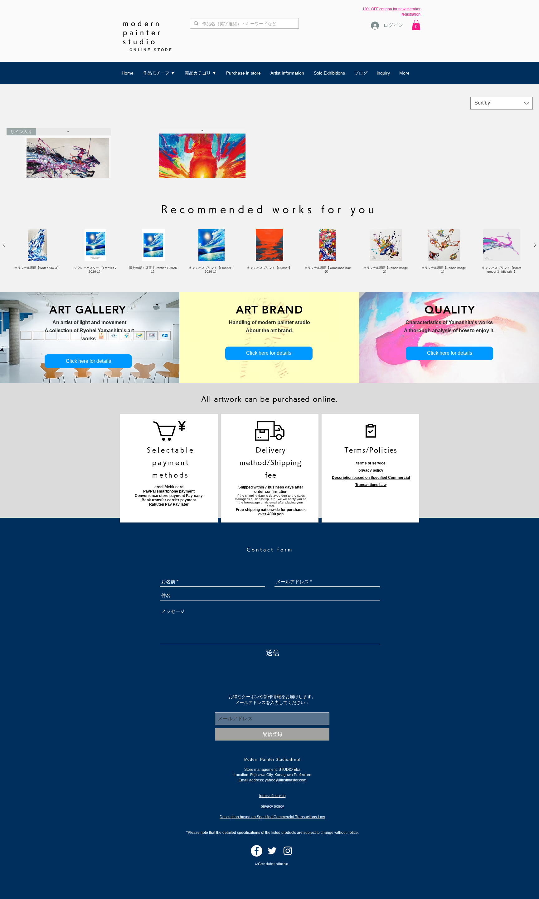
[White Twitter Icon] (272, 851)
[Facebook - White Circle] (256, 851)
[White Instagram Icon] (288, 851)
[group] (269, 251)
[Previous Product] (3, 245)
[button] (416, 25)
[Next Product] (535, 245)
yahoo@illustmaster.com (285, 780)
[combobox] (501, 103)
